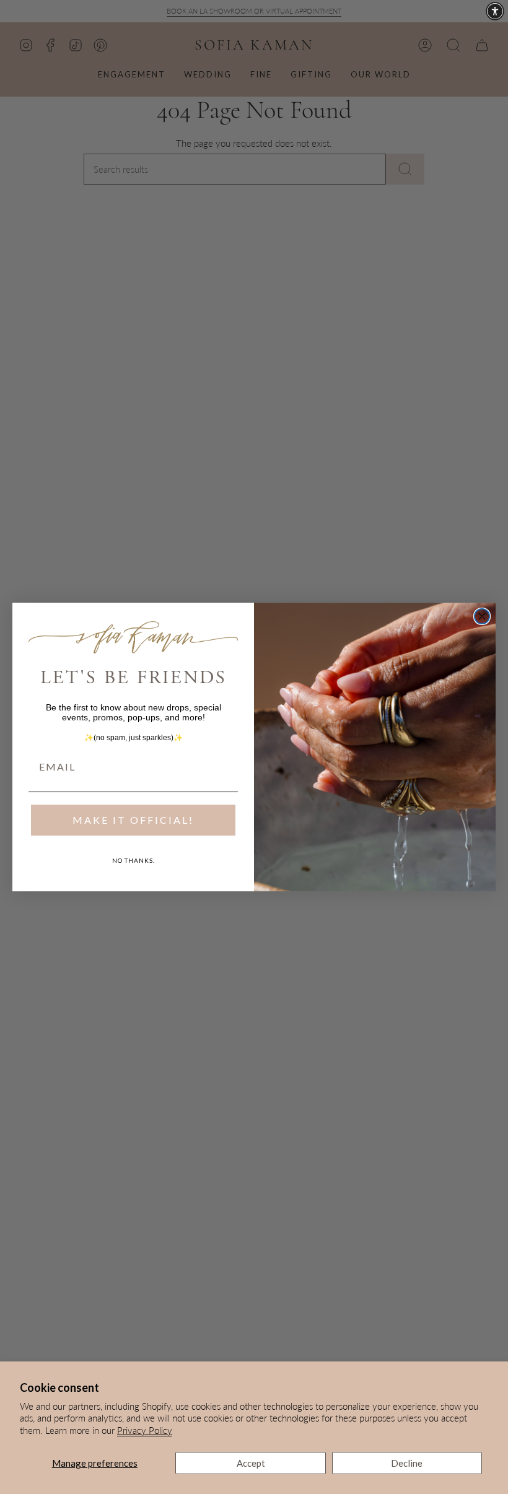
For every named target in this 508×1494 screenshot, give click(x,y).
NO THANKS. (133, 860)
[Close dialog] (482, 616)
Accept (251, 1463)
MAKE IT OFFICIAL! (133, 820)
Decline (407, 1463)
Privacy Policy (144, 1430)
